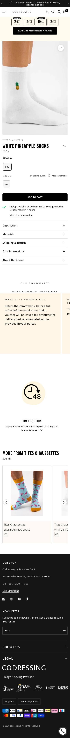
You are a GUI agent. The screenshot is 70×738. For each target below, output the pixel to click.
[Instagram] (13, 599)
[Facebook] (6, 599)
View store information (21, 215)
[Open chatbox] (62, 731)
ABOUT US (11, 647)
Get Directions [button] (10, 590)
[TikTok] (29, 599)
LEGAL (7, 658)
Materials (8, 234)
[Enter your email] (64, 631)
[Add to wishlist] (65, 146)
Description (9, 225)
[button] (35, 31)
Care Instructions (13, 251)
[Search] (59, 12)
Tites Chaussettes (12, 140)
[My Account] (43, 12)
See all (6, 458)
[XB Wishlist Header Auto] (53, 12)
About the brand (13, 260)
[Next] (64, 502)
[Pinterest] (21, 599)
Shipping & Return (14, 243)
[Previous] (6, 502)
